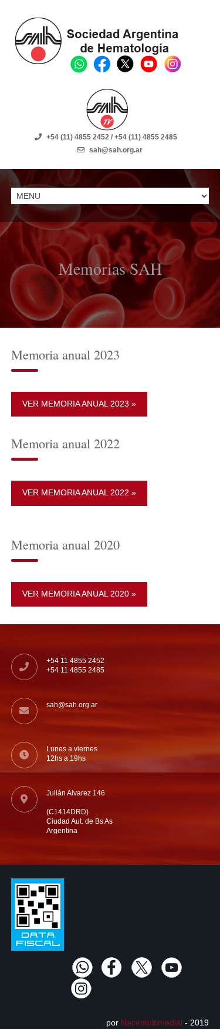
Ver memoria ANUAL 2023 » (79, 403)
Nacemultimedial (151, 1022)
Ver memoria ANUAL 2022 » (79, 492)
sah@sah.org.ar (71, 705)
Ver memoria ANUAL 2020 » (79, 593)
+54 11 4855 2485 (75, 670)
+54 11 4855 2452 (75, 661)
